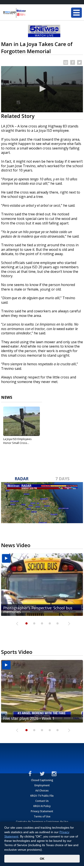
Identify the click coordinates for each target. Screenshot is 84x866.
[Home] (29, 13)
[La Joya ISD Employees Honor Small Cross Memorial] (21, 421)
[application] (42, 89)
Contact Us (42, 801)
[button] (42, 89)
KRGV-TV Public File (42, 796)
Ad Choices (42, 790)
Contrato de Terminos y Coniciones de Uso (42, 821)
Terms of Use (42, 816)
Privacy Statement (42, 811)
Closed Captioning (42, 780)
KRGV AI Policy (42, 806)
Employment (42, 785)
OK (42, 858)
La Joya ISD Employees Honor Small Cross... (17, 441)
